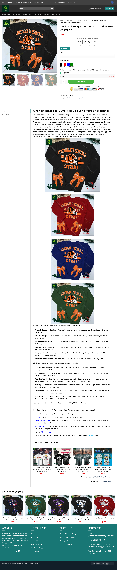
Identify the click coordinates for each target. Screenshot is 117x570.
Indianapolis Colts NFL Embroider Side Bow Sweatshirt (81, 519)
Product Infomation (38, 541)
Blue (68, 67)
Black (61, 67)
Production (38, 417)
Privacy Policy (65, 541)
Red (65, 67)
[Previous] (5, 46)
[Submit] (52, 8)
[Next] (54, 46)
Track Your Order (37, 548)
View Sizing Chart (37, 544)
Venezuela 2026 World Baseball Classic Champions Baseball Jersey (42, 469)
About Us (34, 537)
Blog (44, 14)
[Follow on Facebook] (112, 2)
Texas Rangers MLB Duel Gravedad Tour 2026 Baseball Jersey (83, 469)
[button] (95, 8)
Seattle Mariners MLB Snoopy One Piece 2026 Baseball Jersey (103, 469)
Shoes (18, 14)
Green (72, 67)
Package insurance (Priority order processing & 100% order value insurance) (85, 70)
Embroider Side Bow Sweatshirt (77, 20)
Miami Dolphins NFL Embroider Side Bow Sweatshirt (36, 519)
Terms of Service (66, 544)
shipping (91, 435)
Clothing (10, 14)
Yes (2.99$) (65, 73)
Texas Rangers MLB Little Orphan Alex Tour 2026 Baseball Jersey (62, 469)
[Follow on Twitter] (16, 551)
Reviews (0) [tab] (6, 115)
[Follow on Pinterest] (19, 551)
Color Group (64, 60)
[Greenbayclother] (9, 8)
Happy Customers (53, 14)
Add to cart (81, 82)
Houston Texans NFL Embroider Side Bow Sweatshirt (13, 519)
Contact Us (37, 14)
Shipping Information (67, 537)
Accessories (27, 14)
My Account (35, 534)
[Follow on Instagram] (14, 551)
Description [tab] (6, 111)
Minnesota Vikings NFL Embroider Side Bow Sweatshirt (58, 519)
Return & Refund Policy (68, 534)
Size (61, 53)
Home (4, 14)
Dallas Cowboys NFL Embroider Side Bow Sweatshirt (104, 519)
